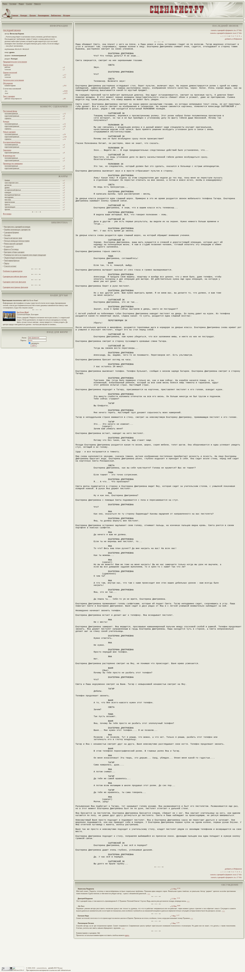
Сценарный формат (11, 232)
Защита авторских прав (13, 238)
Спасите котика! (10, 266)
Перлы (6, 263)
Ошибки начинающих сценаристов (17, 229)
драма (7, 187)
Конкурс (23, 15)
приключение (10, 202)
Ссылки (29, 4)
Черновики (7, 150)
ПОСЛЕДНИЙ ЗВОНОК (12, 30)
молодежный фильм (12, 195)
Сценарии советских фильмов (14, 282)
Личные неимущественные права (16, 241)
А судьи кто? (9, 246)
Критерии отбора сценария (14, 252)
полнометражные (11, 113)
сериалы (8, 118)
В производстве (9, 155)
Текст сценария (9, 96)
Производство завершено (13, 163)
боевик (7, 180)
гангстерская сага (11, 182)
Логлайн (7, 235)
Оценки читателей (10, 72)
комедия (8, 192)
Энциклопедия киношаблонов (15, 258)
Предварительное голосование (15, 62)
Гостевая (12, 4)
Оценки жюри (8, 65)
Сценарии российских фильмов (15, 276)
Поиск (5, 4)
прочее (7, 209)
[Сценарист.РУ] (176, 14)
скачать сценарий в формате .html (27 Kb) (226, 33)
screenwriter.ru (42, 968)
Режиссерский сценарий (13, 243)
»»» (149, 893)
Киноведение (43, 15)
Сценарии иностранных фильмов (15, 287)
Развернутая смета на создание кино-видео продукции (25, 255)
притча (7, 204)
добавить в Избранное (233, 39)
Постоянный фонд (10, 111)
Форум (21, 4)
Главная (14, 15)
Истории (66, 15)
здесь (127, 935)
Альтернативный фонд (11, 142)
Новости (37, 4)
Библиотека (56, 15)
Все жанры (7, 214)
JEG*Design (58, 968)
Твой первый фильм (11, 260)
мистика (8, 199)
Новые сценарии (9, 132)
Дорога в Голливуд (11, 249)
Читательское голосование (13, 80)
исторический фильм (13, 190)
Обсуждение (8, 83)
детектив (8, 185)
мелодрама (9, 197)
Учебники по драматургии (12, 271)
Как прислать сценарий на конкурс (17, 227)
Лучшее (32, 15)
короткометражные (12, 116)
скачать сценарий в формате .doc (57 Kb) (226, 30)
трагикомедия (10, 207)
